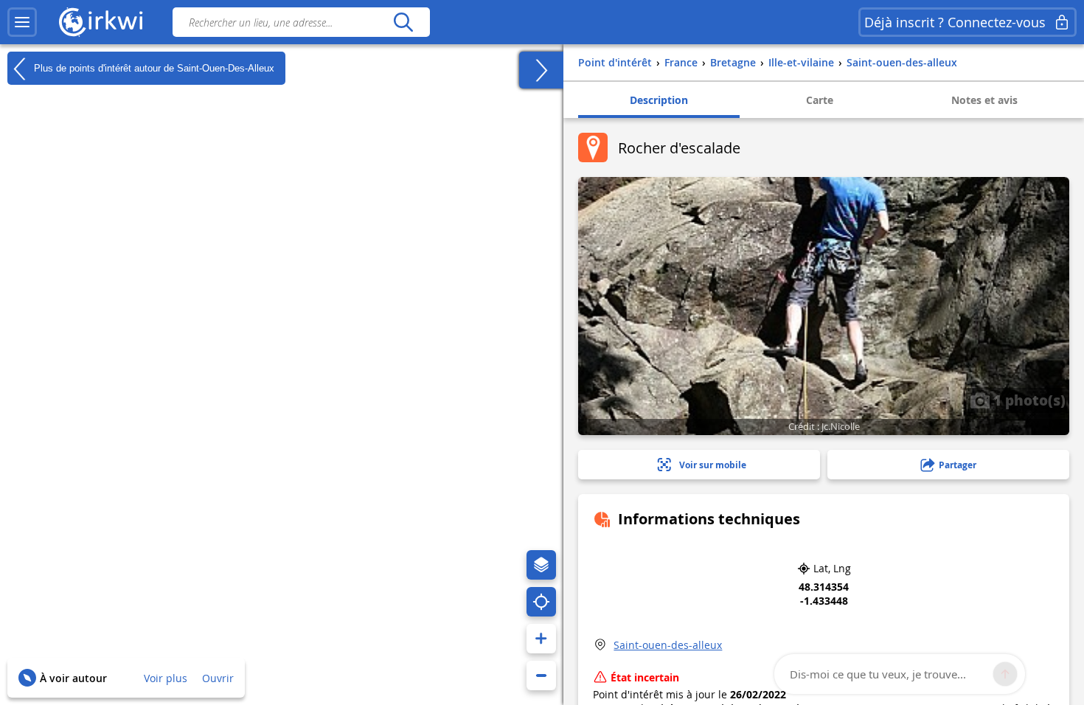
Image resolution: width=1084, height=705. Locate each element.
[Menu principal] (22, 22)
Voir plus (165, 678)
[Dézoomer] (541, 675)
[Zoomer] (541, 638)
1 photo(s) (1028, 399)
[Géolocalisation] (541, 602)
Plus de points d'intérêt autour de (152, 67)
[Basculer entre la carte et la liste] (541, 70)
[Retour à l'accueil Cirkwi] (101, 22)
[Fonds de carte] (541, 565)
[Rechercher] (403, 22)
